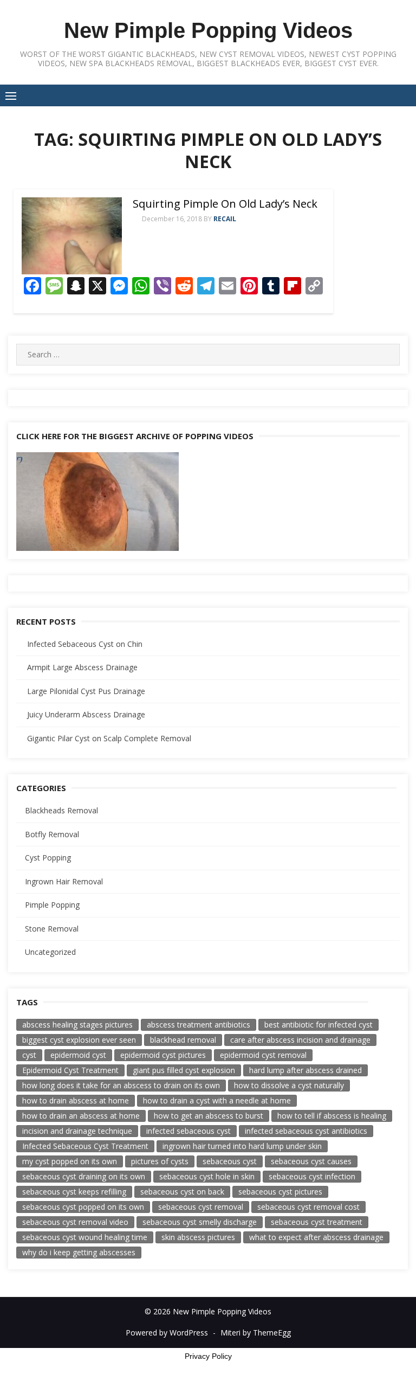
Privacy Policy (208, 1356)
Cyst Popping (48, 857)
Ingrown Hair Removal (64, 881)
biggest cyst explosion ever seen (79, 1040)
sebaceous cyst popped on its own (83, 1207)
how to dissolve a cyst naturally (289, 1085)
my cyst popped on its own (69, 1161)
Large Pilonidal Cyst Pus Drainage (86, 691)
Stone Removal (52, 928)
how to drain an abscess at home (81, 1115)
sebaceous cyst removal (200, 1207)
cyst (29, 1055)
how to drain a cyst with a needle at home (217, 1100)
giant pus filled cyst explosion (184, 1070)
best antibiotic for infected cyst (318, 1024)
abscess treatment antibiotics (198, 1024)
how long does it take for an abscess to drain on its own (121, 1085)
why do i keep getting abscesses (78, 1252)
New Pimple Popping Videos (208, 30)
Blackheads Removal (61, 810)
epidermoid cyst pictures (163, 1055)
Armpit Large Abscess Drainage (82, 667)
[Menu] (11, 95)
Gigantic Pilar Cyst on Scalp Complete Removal (109, 738)
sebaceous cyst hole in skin (207, 1176)
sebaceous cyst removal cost (308, 1207)
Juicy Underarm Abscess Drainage (86, 714)
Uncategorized (50, 952)
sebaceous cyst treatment (316, 1222)
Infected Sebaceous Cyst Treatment (85, 1146)
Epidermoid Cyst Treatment (70, 1070)
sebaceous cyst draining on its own (83, 1176)
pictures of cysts (159, 1161)
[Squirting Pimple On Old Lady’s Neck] (72, 235)
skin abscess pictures (198, 1237)
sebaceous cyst (230, 1161)
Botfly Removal (52, 834)
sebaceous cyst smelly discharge (199, 1222)
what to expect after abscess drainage (316, 1237)
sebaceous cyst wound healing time (84, 1237)
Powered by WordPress (167, 1332)
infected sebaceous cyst (188, 1131)
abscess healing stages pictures (77, 1024)
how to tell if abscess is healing (331, 1115)
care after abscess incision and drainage (300, 1040)
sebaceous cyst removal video (75, 1222)
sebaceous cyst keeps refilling (74, 1191)
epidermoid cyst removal (263, 1055)
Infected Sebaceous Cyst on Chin (84, 644)
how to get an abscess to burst (208, 1115)
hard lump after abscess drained (305, 1070)
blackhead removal (183, 1040)
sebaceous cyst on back (182, 1191)
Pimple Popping (52, 905)
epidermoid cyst (78, 1055)
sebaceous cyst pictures (280, 1191)
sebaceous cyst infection (312, 1176)
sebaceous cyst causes (311, 1161)
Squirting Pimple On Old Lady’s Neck (225, 203)
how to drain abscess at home (75, 1100)
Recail (224, 218)
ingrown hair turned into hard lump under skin (242, 1146)
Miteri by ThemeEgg (255, 1332)
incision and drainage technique (77, 1131)
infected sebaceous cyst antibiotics (306, 1131)
